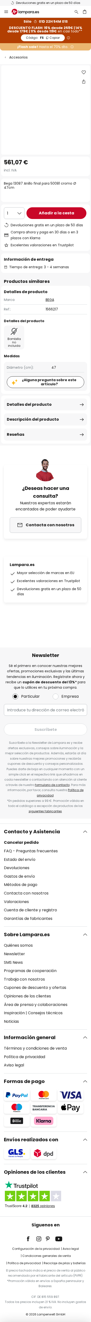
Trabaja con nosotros (24, 979)
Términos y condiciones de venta (35, 1048)
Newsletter (14, 954)
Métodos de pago (20, 884)
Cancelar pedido (21, 842)
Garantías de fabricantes (28, 918)
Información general (30, 1037)
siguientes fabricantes (45, 811)
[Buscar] (76, 12)
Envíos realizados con (31, 1139)
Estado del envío (19, 859)
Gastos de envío (19, 876)
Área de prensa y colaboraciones (35, 1004)
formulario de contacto (52, 785)
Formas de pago (24, 1081)
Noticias (11, 1021)
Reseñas (15, 434)
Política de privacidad (24, 1057)
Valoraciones (16, 902)
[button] (83, 72)
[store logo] (28, 12)
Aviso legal (14, 1065)
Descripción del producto (33, 419)
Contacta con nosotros (26, 893)
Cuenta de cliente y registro (30, 910)
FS (43, 38)
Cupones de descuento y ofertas (35, 987)
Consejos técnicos (45, 1013)
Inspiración (14, 1013)
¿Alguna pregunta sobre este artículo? (49, 382)
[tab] (45, 875)
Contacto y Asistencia (32, 831)
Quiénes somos (18, 945)
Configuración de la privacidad (36, 1249)
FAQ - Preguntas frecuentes (31, 851)
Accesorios (18, 57)
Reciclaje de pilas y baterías (65, 1263)
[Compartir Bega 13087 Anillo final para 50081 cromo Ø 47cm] (83, 81)
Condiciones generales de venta (46, 1256)
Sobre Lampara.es (27, 934)
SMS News (13, 962)
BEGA (50, 299)
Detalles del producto (29, 404)
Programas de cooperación (30, 971)
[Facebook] (31, 1238)
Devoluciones (16, 868)
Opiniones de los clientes (27, 996)
